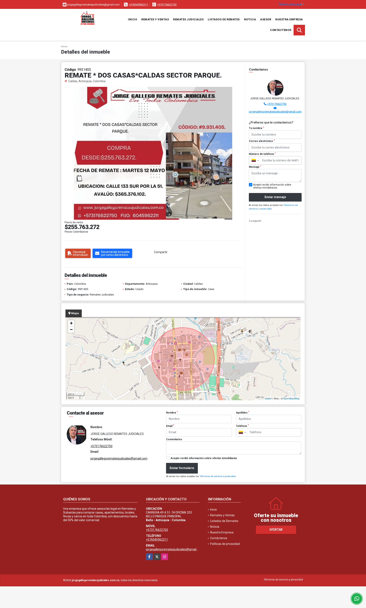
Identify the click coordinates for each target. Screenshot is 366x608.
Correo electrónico (262, 141)
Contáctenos (280, 30)
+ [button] (71, 323)
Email (170, 426)
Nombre (172, 412)
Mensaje (255, 167)
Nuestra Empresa (289, 19)
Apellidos (242, 412)
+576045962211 (138, 4)
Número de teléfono (262, 154)
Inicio (132, 19)
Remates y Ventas (155, 19)
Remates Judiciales (188, 19)
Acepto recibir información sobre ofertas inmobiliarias (204, 458)
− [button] (71, 329)
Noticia (250, 19)
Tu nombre (256, 128)
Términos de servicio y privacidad (218, 476)
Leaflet (268, 398)
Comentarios (174, 439)
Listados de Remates (224, 19)
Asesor (265, 19)
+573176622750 (166, 4)
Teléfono (242, 426)
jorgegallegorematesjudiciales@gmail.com (275, 111)
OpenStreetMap (291, 398)
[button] (238, 90)
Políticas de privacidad (225, 544)
